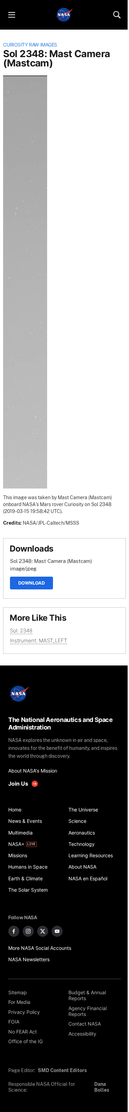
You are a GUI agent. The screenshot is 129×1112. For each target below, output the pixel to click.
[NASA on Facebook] (13, 931)
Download (31, 583)
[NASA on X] (42, 931)
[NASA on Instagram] (28, 931)
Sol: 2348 (21, 630)
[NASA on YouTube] (57, 931)
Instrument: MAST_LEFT (38, 640)
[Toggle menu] (11, 15)
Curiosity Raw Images (30, 45)
